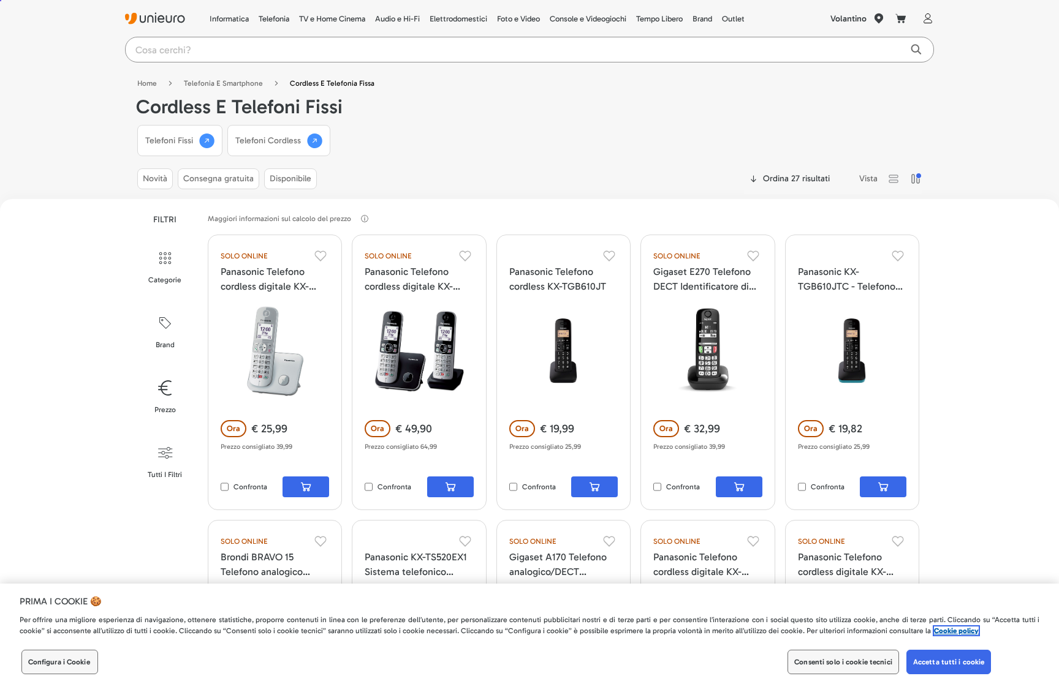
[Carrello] (901, 18)
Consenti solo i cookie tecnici (843, 662)
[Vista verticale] (915, 179)
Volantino (848, 18)
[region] (529, 634)
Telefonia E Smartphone (223, 83)
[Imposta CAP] (879, 18)
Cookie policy (956, 630)
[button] (893, 179)
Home (147, 83)
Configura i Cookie (59, 662)
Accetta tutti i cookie (949, 662)
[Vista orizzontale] (893, 179)
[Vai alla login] (925, 18)
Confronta (250, 487)
